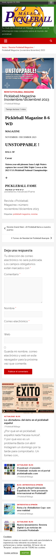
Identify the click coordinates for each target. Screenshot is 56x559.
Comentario (12, 274)
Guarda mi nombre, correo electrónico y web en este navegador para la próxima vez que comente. (20, 357)
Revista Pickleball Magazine (19, 92)
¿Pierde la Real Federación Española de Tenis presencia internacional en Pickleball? (32, 491)
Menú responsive (51, 2)
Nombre (10, 308)
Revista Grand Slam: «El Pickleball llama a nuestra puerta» (29, 228)
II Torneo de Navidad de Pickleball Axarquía (30, 238)
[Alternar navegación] (5, 41)
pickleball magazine (21, 214)
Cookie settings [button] (11, 553)
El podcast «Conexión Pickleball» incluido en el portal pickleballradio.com (33, 471)
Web (7, 334)
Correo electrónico (16, 321)
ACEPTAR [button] (25, 553)
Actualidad (9, 416)
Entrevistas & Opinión (32, 485)
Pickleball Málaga (12, 104)
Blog (18, 416)
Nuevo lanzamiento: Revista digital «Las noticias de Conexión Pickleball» (32, 527)
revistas (34, 214)
